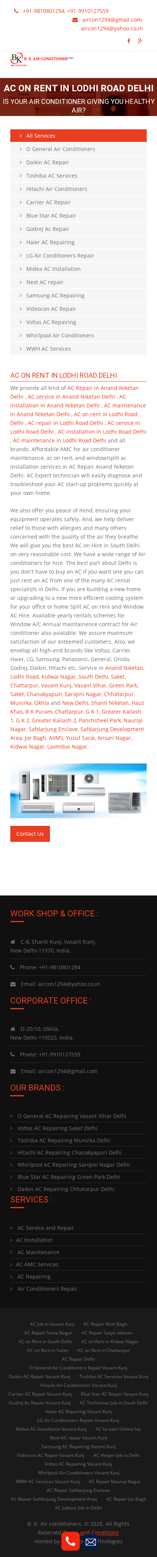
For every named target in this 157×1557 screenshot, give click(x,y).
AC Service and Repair (45, 1227)
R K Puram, (39, 711)
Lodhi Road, (25, 676)
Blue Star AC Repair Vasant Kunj (114, 1394)
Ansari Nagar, (115, 737)
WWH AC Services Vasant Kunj (48, 1481)
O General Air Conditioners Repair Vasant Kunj (78, 1368)
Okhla (41, 702)
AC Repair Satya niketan (107, 1333)
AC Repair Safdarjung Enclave (78, 1490)
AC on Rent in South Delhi (45, 1341)
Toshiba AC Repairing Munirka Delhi (63, 1140)
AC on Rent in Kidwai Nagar (110, 1341)
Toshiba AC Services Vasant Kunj (113, 1376)
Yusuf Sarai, (81, 737)
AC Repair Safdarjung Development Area (54, 1499)
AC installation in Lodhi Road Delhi (102, 431)
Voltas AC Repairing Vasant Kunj (78, 1464)
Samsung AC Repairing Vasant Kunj (78, 1446)
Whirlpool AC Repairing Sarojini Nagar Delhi (73, 1164)
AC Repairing (33, 1276)
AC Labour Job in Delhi (78, 1508)
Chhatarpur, (119, 694)
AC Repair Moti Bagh (105, 1324)
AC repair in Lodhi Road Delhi (66, 422)
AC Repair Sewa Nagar (48, 1333)
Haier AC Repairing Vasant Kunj (78, 1411)
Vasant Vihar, (90, 685)
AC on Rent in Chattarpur (103, 1350)
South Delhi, (93, 676)
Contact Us (30, 833)
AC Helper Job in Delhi (116, 1455)
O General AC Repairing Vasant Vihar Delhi (71, 1116)
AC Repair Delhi (78, 1359)
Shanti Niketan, (110, 702)
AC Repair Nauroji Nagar (115, 1481)
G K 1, (93, 711)
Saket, (118, 676)
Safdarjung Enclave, (54, 729)
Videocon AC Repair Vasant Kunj (50, 1455)
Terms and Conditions (91, 1532)
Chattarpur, (25, 685)
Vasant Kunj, (57, 685)
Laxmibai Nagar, (67, 746)
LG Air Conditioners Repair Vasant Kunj (78, 1420)
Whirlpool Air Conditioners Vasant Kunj (78, 1473)
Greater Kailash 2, (54, 720)
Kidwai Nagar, (59, 676)
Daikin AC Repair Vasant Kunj (39, 1376)
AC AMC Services (37, 1264)
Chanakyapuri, (45, 694)
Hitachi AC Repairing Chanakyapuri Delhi (69, 1152)
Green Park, (123, 685)
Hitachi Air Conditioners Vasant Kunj (78, 1385)
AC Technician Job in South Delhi (114, 1403)
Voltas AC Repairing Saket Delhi (57, 1128)
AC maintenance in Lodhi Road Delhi (60, 440)
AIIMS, (56, 737)
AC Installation (34, 1240)
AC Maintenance (37, 1252)
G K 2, (23, 720)
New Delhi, (76, 702)
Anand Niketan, (124, 667)
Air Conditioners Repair (46, 1288)
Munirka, (21, 702)
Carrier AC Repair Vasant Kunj (40, 1394)
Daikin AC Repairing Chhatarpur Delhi (65, 1189)
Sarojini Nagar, (84, 694)
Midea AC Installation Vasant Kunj (51, 1429)
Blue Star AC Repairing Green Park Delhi (68, 1176)
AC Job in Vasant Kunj (52, 1324)
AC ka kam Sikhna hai (118, 1429)
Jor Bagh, (36, 737)
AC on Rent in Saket (47, 1350)
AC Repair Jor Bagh (126, 1499)
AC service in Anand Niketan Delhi (72, 396)
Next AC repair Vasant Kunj (78, 1438)
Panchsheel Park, (100, 720)
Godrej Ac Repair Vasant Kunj (39, 1403)
